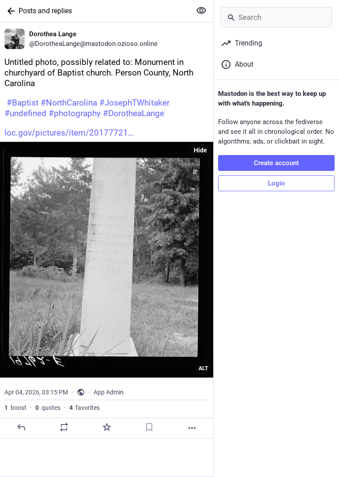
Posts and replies (45, 11)
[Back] (9, 11)
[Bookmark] (149, 427)
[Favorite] (107, 427)
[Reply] (21, 427)
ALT (203, 368)
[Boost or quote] (64, 427)
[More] (192, 428)
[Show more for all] (201, 10)
